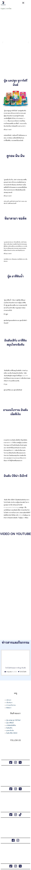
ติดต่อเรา (8, 707)
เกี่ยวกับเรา (9, 702)
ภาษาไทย (8, 8)
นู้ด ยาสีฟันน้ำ (10, 723)
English (3, 8)
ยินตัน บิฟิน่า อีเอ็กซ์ (11, 733)
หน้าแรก (8, 700)
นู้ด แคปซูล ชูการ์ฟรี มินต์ (13, 720)
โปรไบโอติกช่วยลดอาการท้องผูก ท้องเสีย (15, 668)
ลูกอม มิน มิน (10, 730)
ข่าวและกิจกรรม (11, 705)
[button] (23, 3)
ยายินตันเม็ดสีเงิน (11, 725)
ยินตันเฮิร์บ (9, 728)
